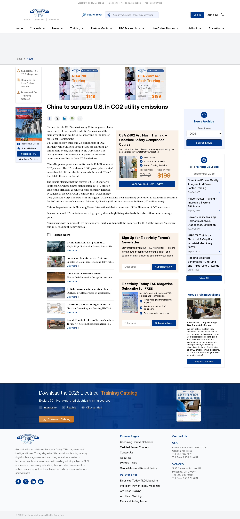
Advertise (214, 28)
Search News (204, 142)
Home (19, 28)
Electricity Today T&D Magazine (139, 480)
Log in (197, 14)
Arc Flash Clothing (153, 3)
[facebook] (49, 118)
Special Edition (29, 148)
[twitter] (57, 118)
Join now (212, 14)
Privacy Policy (128, 463)
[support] (72, 118)
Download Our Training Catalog (29, 95)
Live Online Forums (163, 28)
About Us (125, 457)
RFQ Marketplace (130, 28)
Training (75, 28)
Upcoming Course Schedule (136, 442)
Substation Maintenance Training (87, 258)
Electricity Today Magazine (91, 3)
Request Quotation (204, 361)
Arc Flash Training (130, 491)
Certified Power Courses (134, 447)
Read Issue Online (30, 144)
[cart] (222, 14)
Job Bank (192, 28)
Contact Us (126, 452)
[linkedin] (64, 118)
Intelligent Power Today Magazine (124, 3)
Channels (35, 28)
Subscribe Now (164, 266)
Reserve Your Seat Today (147, 184)
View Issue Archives (28, 159)
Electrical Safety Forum (133, 501)
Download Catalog (59, 419)
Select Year (204, 128)
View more (72, 250)
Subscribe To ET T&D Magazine (30, 72)
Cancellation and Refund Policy (138, 468)
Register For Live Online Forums (28, 83)
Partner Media (99, 28)
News (55, 28)
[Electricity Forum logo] (39, 13)
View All (204, 278)
